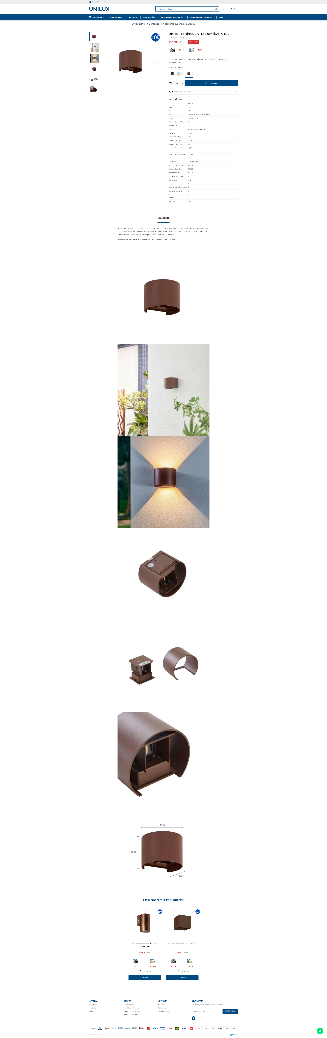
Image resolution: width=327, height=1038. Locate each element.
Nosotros (92, 1005)
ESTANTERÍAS (149, 17)
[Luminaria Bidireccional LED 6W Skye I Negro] (172, 73)
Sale (221, 17)
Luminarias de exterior (201, 17)
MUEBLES (133, 17)
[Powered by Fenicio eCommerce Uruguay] (234, 1035)
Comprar (213, 83)
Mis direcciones (163, 1011)
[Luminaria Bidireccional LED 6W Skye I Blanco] (181, 73)
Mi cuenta (161, 1005)
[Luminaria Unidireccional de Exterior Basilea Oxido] (144, 923)
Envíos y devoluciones (131, 1014)
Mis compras (162, 1008)
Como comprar (129, 1005)
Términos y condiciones (132, 1011)
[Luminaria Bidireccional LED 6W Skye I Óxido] (189, 73)
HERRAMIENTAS (115, 17)
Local (104, 2)
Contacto (95, 2)
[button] (156, 61)
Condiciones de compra (132, 1008)
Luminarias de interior (172, 17)
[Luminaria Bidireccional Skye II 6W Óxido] (182, 923)
